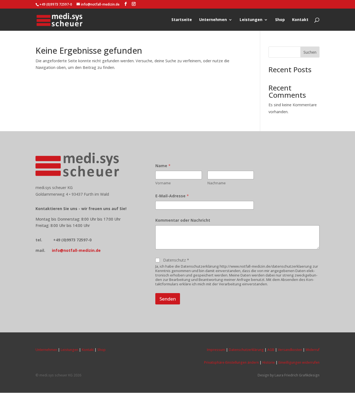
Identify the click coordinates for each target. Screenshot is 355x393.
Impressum (216, 349)
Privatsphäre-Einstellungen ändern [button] (231, 362)
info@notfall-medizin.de (76, 250)
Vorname (163, 183)
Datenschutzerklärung (246, 349)
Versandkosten (290, 349)
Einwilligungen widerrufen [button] (299, 362)
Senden (167, 299)
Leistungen (251, 20)
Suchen (309, 52)
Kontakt (300, 20)
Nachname (216, 183)
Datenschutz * (176, 260)
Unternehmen (213, 20)
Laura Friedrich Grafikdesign (297, 375)
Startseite (181, 20)
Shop (280, 20)
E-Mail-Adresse (172, 195)
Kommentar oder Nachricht (182, 220)
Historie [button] (268, 362)
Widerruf (313, 349)
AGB (270, 349)
